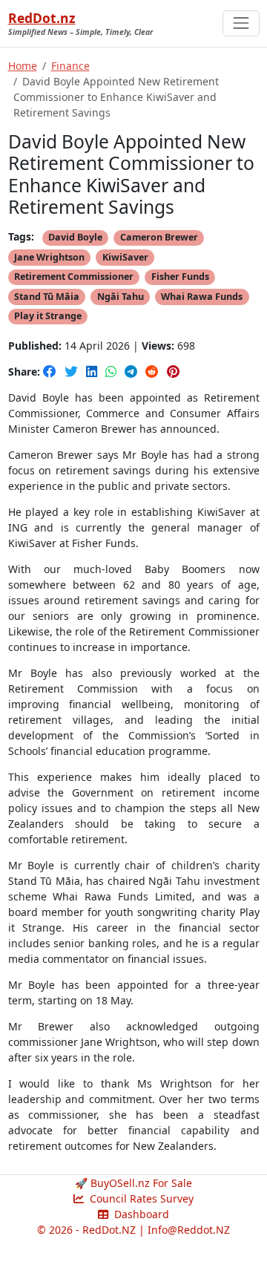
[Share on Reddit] (153, 371)
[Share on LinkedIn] (93, 371)
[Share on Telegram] (132, 371)
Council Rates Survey (140, 1198)
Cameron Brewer (159, 237)
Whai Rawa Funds (202, 296)
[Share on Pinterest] (173, 371)
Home (22, 66)
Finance (70, 66)
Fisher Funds (180, 276)
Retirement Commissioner (74, 276)
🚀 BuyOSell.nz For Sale (133, 1183)
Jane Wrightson (49, 257)
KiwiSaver (125, 257)
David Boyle (75, 237)
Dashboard (140, 1214)
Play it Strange (48, 316)
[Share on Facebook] (51, 371)
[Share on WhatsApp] (112, 371)
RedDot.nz (42, 18)
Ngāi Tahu (120, 296)
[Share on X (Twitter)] (73, 371)
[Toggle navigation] (240, 23)
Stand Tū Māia (46, 296)
